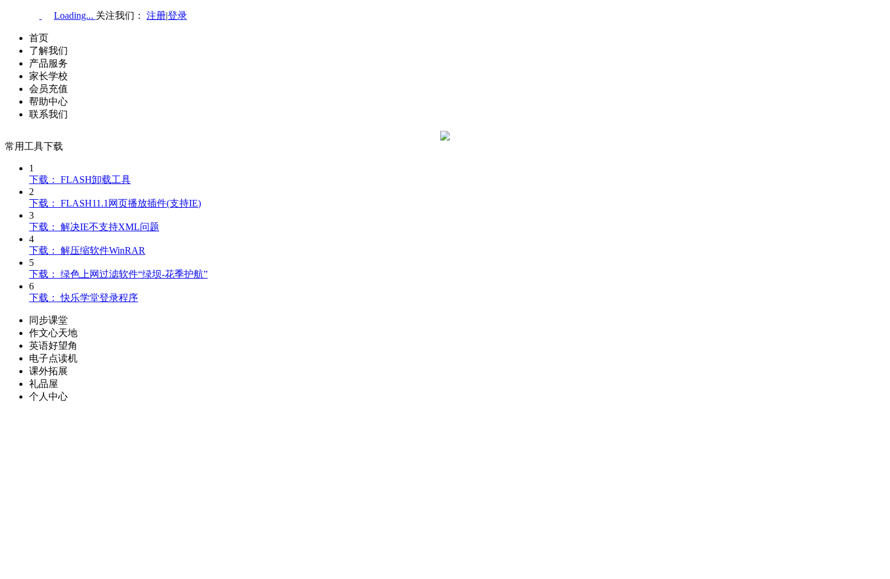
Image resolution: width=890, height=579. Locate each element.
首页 (38, 38)
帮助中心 (48, 101)
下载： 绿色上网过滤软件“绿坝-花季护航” (118, 274)
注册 (156, 15)
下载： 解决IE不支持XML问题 (94, 227)
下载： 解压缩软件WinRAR (87, 250)
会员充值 (48, 89)
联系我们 (48, 114)
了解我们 (48, 50)
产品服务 (48, 63)
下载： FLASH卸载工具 (80, 179)
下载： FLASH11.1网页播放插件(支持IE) (115, 203)
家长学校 (48, 76)
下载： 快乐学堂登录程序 (83, 298)
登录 (177, 15)
